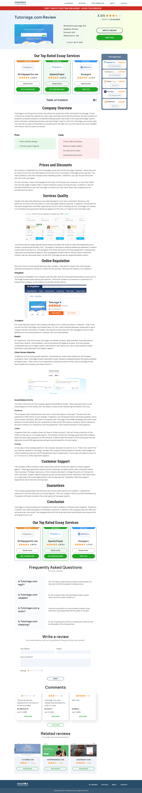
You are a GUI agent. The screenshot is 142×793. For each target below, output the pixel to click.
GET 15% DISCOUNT (115, 95)
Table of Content (57, 100)
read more (28, 716)
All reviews (68, 3)
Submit (55, 679)
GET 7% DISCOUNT (114, 75)
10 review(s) (115, 19)
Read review (57, 84)
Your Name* (25, 649)
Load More (55, 725)
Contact (124, 3)
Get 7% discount (28, 89)
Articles (82, 3)
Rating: (23, 670)
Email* (59, 649)
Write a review (109, 30)
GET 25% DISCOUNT (115, 66)
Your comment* (26, 657)
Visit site (109, 37)
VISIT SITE (86, 89)
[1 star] (28, 670)
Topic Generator (97, 3)
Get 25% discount (57, 89)
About (112, 3)
